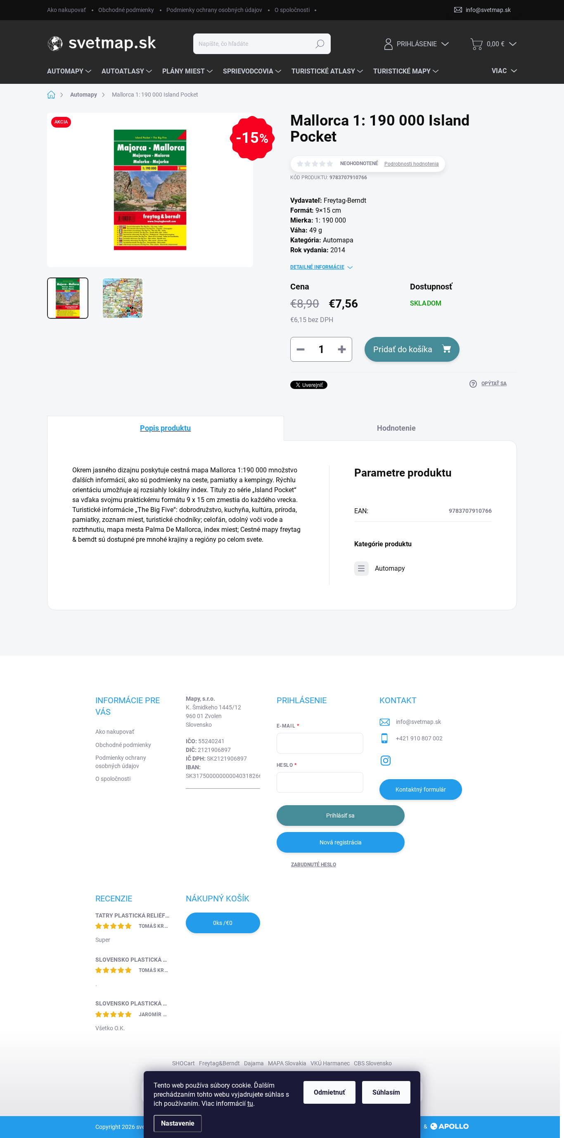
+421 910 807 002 (419, 738)
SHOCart (183, 1063)
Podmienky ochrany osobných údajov (214, 10)
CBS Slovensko (373, 1063)
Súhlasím (386, 1092)
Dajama (254, 1063)
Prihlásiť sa (340, 815)
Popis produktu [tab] (165, 428)
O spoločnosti (292, 10)
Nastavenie (177, 1123)
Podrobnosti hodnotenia (411, 164)
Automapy (390, 568)
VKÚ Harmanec (330, 1063)
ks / (222, 923)
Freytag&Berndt (219, 1063)
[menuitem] (70, 71)
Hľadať (320, 43)
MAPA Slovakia (287, 1063)
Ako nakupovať (66, 10)
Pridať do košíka (402, 349)
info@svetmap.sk (418, 721)
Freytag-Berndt (345, 200)
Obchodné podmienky (126, 10)
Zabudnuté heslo (313, 865)
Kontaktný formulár (421, 789)
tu (250, 1103)
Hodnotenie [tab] (396, 428)
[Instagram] (385, 759)
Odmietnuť (329, 1092)
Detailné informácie (317, 267)
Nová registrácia (341, 842)
